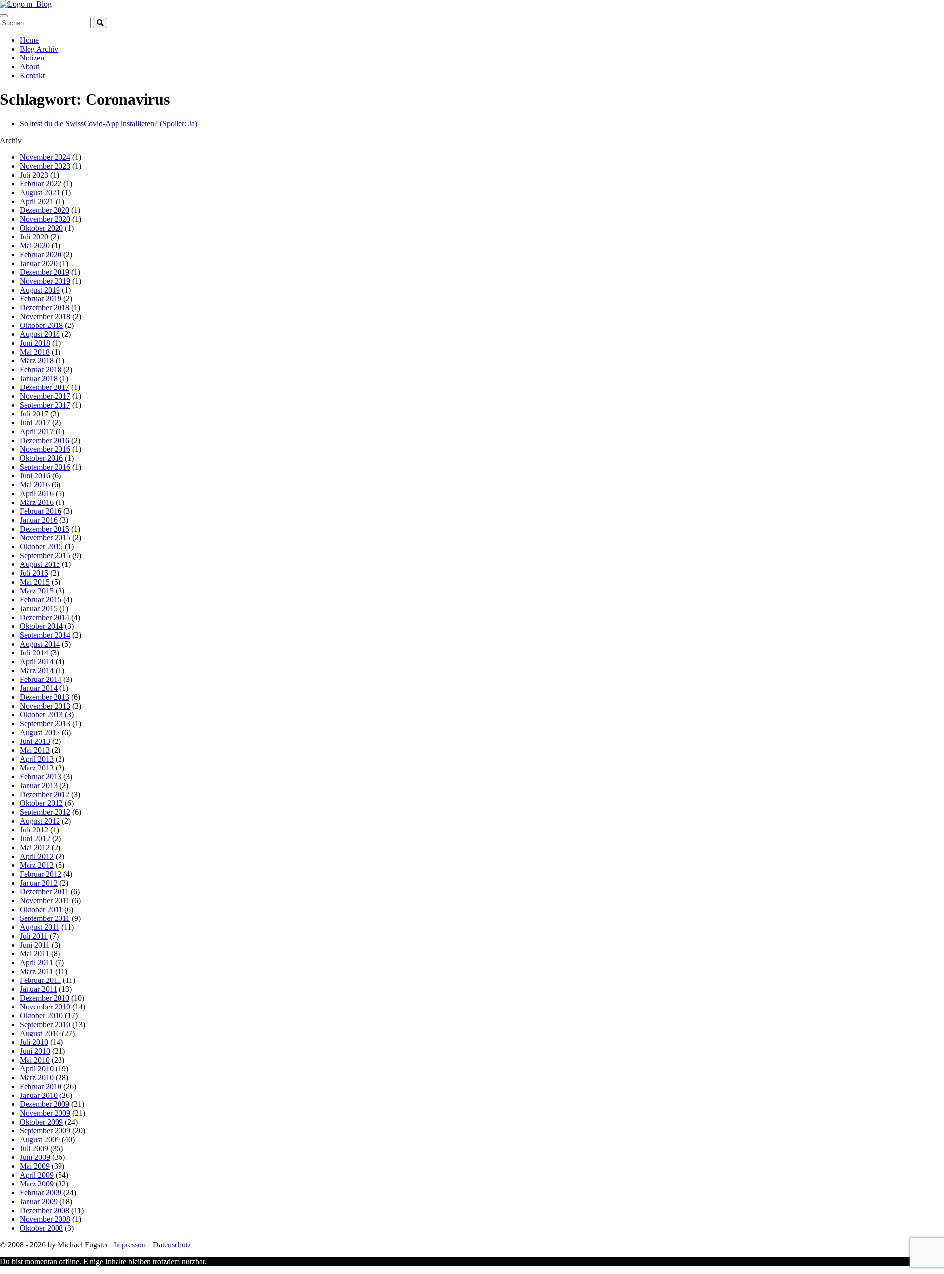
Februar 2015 (40, 599)
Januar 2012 (39, 883)
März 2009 (37, 1184)
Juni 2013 (35, 741)
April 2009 (37, 1175)
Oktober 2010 (41, 1015)
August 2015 (40, 564)
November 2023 (45, 166)
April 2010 (37, 1069)
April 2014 (37, 661)
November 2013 (45, 706)
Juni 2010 (35, 1051)
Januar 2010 (39, 1095)
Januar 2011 (38, 989)
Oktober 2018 (41, 325)
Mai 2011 (34, 953)
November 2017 (45, 396)
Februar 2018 (40, 369)
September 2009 (45, 1130)
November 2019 (45, 281)
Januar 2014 (39, 688)
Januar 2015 (39, 608)
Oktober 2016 (41, 458)
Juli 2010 (34, 1042)
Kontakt (32, 75)
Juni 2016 (35, 476)
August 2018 (40, 334)
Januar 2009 (39, 1201)
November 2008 (45, 1219)
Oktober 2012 (41, 803)
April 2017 (37, 431)
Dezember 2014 (44, 617)
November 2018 (45, 316)
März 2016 (37, 502)
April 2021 (37, 201)
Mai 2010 (35, 1060)
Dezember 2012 (44, 794)
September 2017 (45, 405)
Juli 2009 (34, 1148)
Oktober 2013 (41, 715)
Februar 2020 (40, 254)
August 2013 (40, 732)
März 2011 (36, 971)
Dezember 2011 (44, 892)
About (29, 66)
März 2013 (37, 768)
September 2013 (45, 723)
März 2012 (37, 865)
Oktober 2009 (41, 1122)
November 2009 (45, 1113)
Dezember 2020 (44, 210)
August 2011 (39, 927)
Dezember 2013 (44, 697)
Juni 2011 (35, 945)
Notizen (32, 58)
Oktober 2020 (41, 228)
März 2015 (37, 591)
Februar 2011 (40, 980)
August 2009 (40, 1139)
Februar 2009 (40, 1192)
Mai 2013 (35, 750)
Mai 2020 (35, 245)
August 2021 (40, 192)
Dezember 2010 (44, 998)
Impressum (131, 1245)
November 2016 (45, 449)
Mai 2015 (35, 582)
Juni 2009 (35, 1157)
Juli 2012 (34, 830)
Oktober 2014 (41, 626)
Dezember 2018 (44, 307)
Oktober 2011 (41, 909)
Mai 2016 (35, 484)
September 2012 (45, 812)
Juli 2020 (34, 237)
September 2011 (45, 918)
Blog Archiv (39, 49)
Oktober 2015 (41, 546)
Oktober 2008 (41, 1228)
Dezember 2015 (44, 529)
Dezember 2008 (44, 1210)
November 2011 (45, 900)
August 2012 (40, 821)
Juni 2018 (35, 343)
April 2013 (37, 759)
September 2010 (45, 1024)
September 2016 (45, 467)
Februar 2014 (40, 679)
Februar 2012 (40, 874)
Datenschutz (172, 1245)
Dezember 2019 (44, 272)
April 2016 (37, 493)
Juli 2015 (34, 573)
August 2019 (40, 290)
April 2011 (36, 962)
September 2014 (45, 635)
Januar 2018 (39, 378)
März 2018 (37, 360)
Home (29, 40)
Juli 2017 (34, 414)
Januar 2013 (39, 785)
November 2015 (45, 537)
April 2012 (37, 856)
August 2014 (40, 644)
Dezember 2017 (44, 387)
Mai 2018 (35, 352)
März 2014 (37, 670)
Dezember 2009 (44, 1104)
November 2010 (45, 1007)
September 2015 (45, 555)
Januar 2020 (39, 263)
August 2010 (40, 1033)
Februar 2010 (40, 1086)
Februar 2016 (40, 511)
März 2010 (37, 1077)
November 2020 (45, 219)
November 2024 (45, 157)
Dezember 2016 (44, 440)
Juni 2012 (35, 838)
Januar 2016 (39, 520)
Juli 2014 (34, 653)
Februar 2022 (40, 183)
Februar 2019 (40, 299)
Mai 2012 (35, 847)
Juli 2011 (34, 936)
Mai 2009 (35, 1166)
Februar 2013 (40, 776)
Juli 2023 (34, 175)
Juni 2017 (35, 422)
